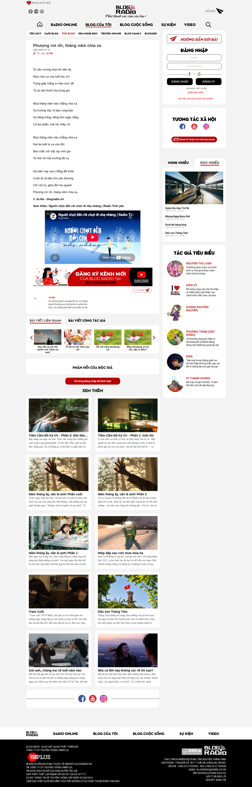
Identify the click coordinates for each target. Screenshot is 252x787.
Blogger (151, 33)
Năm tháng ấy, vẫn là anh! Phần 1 (53, 553)
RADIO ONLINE (64, 24)
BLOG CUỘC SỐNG (136, 24)
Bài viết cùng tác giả (86, 320)
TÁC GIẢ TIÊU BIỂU (194, 253)
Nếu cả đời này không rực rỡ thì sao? (125, 670)
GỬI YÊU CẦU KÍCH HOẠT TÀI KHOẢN (195, 98)
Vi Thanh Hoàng (198, 378)
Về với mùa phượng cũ (107, 348)
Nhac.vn (220, 780)
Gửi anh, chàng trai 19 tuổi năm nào (55, 670)
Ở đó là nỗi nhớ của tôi (77, 348)
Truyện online (111, 33)
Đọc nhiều (209, 162)
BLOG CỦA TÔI (98, 24)
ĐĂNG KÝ (208, 81)
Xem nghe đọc (88, 33)
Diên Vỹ (191, 285)
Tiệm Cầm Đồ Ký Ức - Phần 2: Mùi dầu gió (58, 435)
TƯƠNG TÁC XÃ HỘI (194, 119)
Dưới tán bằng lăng (175, 224)
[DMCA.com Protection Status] (192, 751)
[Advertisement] (92, 715)
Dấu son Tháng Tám (112, 611)
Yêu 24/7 (35, 33)
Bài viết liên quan (45, 320)
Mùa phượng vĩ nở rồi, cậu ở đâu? (138, 348)
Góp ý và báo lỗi (216, 776)
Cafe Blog (51, 33)
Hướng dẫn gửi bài (198, 39)
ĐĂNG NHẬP (179, 81)
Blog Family (132, 33)
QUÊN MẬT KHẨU (196, 92)
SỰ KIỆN (168, 24)
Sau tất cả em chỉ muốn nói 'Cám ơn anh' (47, 349)
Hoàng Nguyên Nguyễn (197, 308)
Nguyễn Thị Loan (198, 263)
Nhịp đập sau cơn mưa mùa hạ (120, 553)
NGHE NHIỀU (178, 162)
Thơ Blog (68, 33)
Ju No (49, 53)
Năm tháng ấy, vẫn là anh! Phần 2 (122, 494)
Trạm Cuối (36, 611)
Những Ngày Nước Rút (177, 216)
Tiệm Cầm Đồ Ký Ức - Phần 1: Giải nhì (126, 435)
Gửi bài (210, 11)
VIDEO (190, 24)
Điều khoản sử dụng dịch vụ (209, 773)
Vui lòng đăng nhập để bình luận (92, 381)
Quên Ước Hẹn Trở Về (177, 208)
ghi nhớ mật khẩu (196, 88)
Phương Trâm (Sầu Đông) (200, 333)
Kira (189, 356)
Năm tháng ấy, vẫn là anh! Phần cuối (55, 494)
